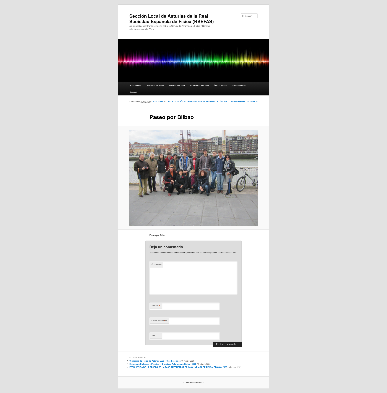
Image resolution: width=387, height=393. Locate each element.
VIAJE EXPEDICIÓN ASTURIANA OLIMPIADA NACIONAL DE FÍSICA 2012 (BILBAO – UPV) (205, 101)
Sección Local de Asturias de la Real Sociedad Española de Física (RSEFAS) (171, 18)
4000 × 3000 (158, 101)
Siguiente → (252, 101)
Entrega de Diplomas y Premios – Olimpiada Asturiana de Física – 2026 (162, 363)
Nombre (155, 305)
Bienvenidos (135, 85)
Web (153, 335)
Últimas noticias (220, 85)
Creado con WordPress (194, 382)
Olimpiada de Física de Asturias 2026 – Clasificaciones (155, 360)
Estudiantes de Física (199, 85)
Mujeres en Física (177, 85)
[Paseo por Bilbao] (193, 178)
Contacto (134, 92)
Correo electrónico (159, 320)
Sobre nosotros (239, 85)
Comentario (156, 264)
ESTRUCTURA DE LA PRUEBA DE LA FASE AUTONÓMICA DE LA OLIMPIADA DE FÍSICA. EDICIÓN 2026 (178, 367)
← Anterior (240, 101)
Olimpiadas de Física (155, 85)
